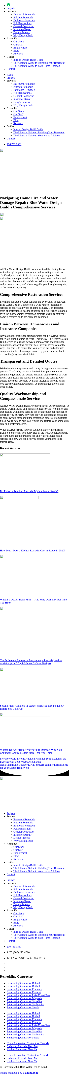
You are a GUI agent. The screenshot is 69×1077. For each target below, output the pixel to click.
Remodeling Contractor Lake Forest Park (28, 995)
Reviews (18, 53)
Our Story (18, 41)
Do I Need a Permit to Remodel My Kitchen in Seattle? (29, 491)
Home (10, 74)
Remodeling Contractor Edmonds (24, 989)
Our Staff (18, 44)
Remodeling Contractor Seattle (23, 1007)
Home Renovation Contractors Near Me (28, 1043)
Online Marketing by (19, 1072)
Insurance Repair (22, 29)
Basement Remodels (24, 14)
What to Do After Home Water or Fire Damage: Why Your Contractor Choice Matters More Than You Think (31, 751)
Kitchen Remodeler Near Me (22, 1049)
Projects (11, 8)
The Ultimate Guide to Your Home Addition (36, 65)
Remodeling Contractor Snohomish (25, 1004)
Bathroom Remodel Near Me (22, 1046)
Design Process (21, 32)
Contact (11, 68)
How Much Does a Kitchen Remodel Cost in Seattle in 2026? (32, 550)
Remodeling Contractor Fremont (24, 992)
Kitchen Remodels (23, 17)
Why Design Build (23, 35)
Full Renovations (22, 23)
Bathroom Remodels (24, 20)
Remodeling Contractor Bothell (23, 986)
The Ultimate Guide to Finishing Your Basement (38, 62)
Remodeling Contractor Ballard (23, 983)
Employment (20, 47)
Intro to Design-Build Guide (28, 59)
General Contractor (23, 26)
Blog (16, 50)
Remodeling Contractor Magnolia (24, 998)
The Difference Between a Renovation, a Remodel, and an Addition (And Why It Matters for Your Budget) (31, 662)
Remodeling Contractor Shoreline (24, 1001)
